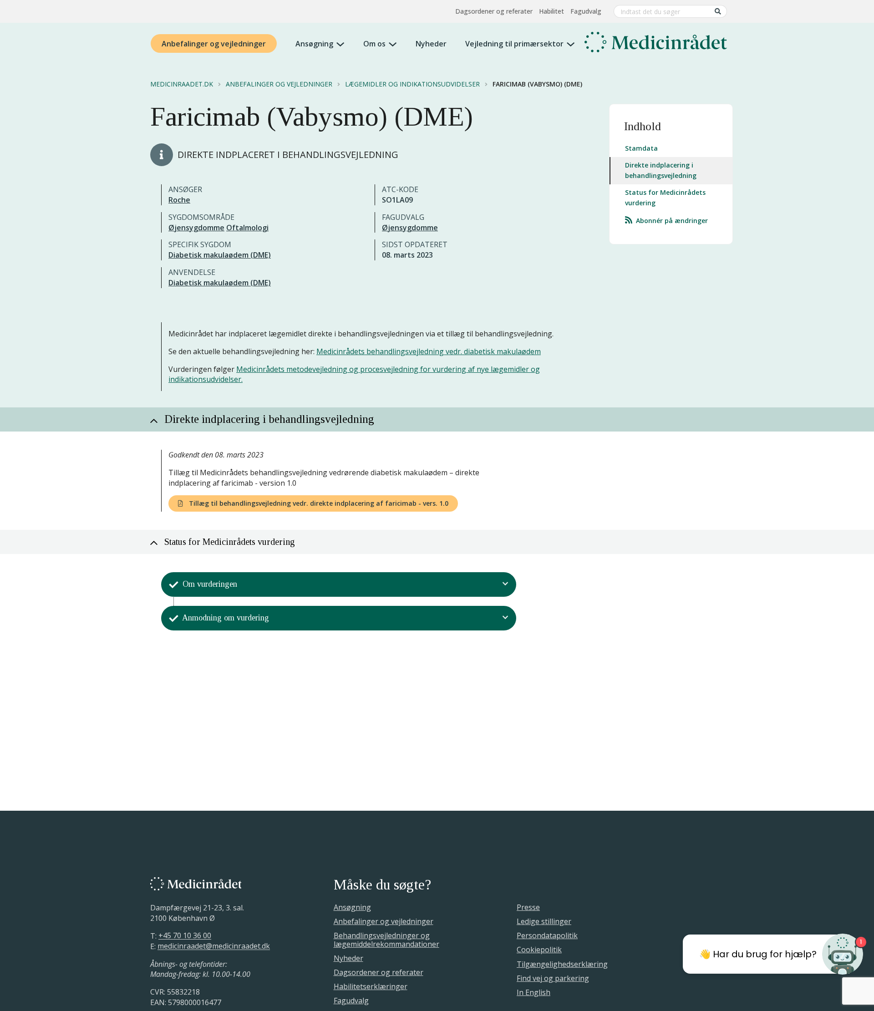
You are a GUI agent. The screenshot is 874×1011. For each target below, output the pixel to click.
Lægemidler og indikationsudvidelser (412, 84)
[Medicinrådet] (655, 44)
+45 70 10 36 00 (184, 936)
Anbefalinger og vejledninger (214, 44)
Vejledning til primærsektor (514, 44)
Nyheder (431, 44)
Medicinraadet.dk (181, 84)
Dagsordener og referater (494, 11)
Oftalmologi (247, 228)
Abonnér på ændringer (671, 220)
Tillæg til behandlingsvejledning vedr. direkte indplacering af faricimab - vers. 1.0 (317, 503)
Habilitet (551, 11)
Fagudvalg (585, 11)
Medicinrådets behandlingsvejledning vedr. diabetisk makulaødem (428, 351)
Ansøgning (314, 44)
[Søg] (718, 11)
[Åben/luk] (505, 584)
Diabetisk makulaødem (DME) (219, 255)
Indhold (642, 126)
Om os (374, 44)
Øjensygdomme (196, 228)
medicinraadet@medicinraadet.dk (214, 946)
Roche (179, 200)
